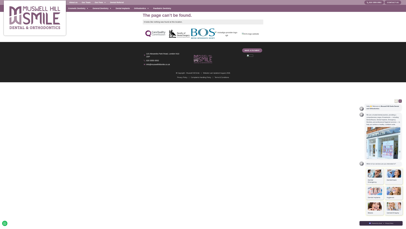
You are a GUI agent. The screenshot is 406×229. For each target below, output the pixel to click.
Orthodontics (140, 8)
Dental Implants (123, 8)
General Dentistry (100, 8)
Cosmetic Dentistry (76, 8)
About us (73, 2)
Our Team (86, 2)
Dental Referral (117, 2)
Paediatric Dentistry (162, 8)
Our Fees (99, 2)
